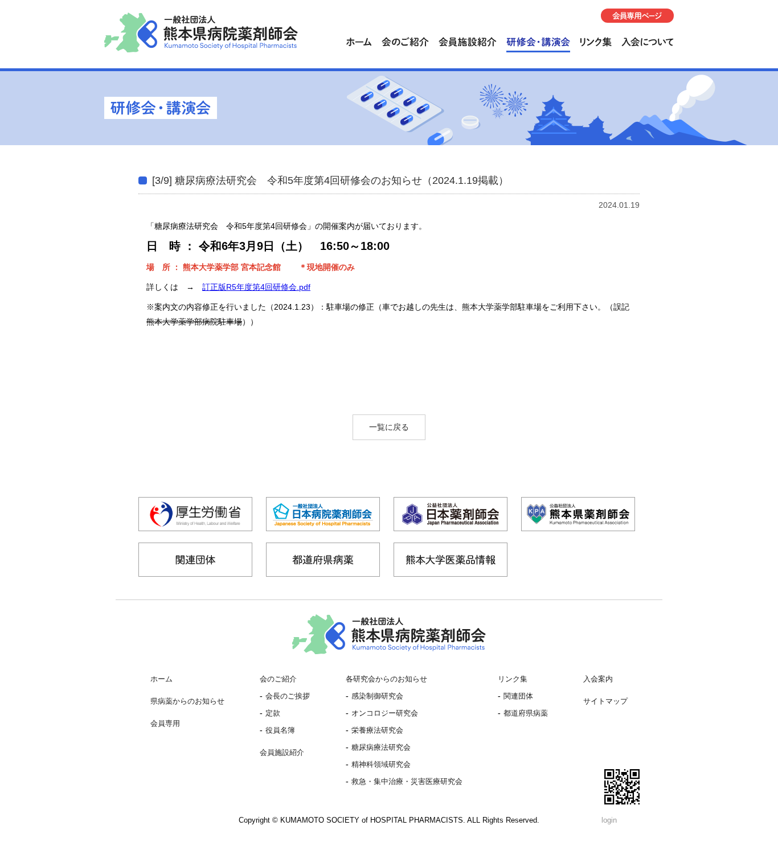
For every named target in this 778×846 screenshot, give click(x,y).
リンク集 (512, 679)
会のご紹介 (278, 679)
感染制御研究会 (377, 696)
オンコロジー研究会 (384, 713)
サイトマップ (605, 701)
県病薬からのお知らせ (187, 701)
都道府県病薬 (525, 713)
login (609, 820)
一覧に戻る (389, 427)
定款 (272, 713)
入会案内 (598, 679)
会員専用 (165, 724)
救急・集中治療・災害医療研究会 (406, 782)
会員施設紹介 (282, 753)
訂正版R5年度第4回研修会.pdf (256, 286)
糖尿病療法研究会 (381, 747)
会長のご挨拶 (287, 696)
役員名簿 (280, 730)
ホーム (161, 679)
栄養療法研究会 (377, 730)
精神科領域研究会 (381, 765)
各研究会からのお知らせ (386, 679)
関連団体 (518, 696)
